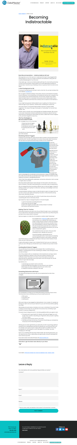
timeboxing (44, 218)
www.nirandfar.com (43, 337)
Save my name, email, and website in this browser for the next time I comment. (38, 407)
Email (20, 395)
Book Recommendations (41, 352)
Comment (21, 372)
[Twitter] (60, 429)
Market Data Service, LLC (42, 440)
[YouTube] (66, 429)
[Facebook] (57, 429)
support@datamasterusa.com (10, 432)
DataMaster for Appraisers (11, 3)
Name (20, 389)
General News (51, 352)
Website (20, 401)
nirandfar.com (28, 91)
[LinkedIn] (63, 429)
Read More (24, 430)
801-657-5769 (13, 430)
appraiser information (29, 352)
